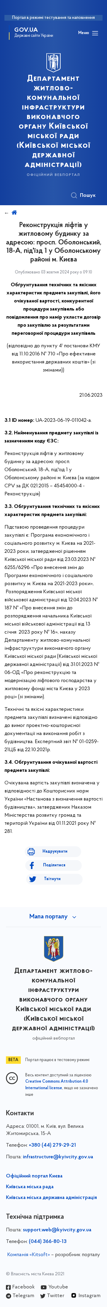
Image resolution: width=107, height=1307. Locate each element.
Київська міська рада (30, 1187)
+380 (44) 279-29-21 (52, 1145)
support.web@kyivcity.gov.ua (57, 1230)
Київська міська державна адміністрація (51, 1198)
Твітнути (52, 879)
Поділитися (54, 865)
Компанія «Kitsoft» (28, 1255)
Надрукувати (55, 851)
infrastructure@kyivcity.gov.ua (58, 1157)
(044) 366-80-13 (48, 1241)
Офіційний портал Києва (34, 1176)
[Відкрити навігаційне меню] (95, 33)
